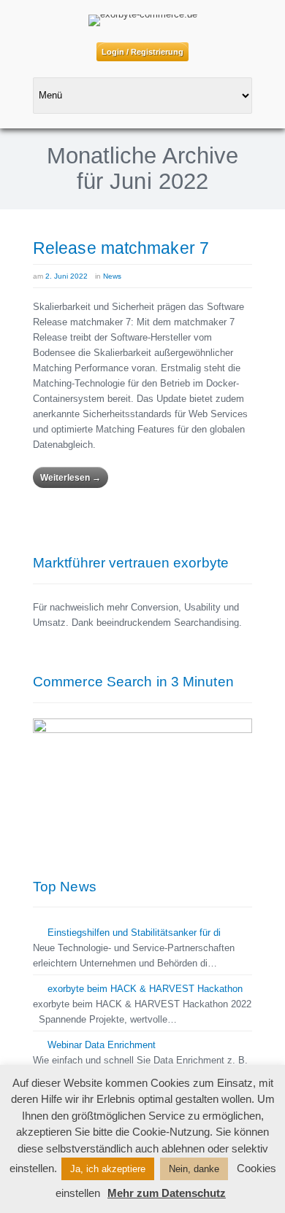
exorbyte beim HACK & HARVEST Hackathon (145, 988)
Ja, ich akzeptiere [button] (107, 1168)
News (112, 276)
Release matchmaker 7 (121, 248)
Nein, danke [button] (194, 1168)
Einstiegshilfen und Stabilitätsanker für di (134, 932)
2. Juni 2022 (66, 276)
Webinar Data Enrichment (102, 1044)
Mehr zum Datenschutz (166, 1193)
